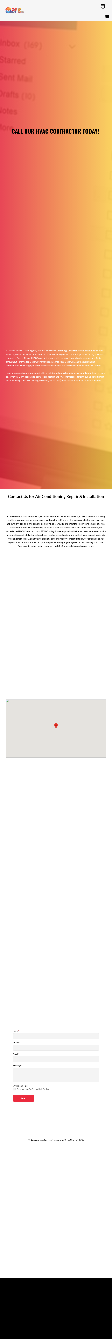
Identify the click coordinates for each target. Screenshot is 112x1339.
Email (16, 1054)
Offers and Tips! (20, 1085)
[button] (107, 16)
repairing (72, 350)
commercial (87, 358)
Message (17, 1065)
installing (62, 350)
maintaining (88, 350)
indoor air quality (78, 372)
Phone (16, 1042)
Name (16, 1031)
